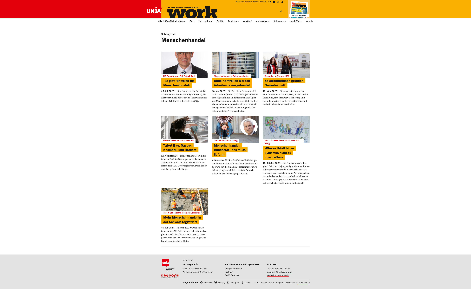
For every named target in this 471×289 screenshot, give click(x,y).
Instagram (235, 282)
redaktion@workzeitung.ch (279, 271)
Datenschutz (304, 282)
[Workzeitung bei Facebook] (269, 1)
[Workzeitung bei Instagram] (278, 1)
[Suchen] (281, 11)
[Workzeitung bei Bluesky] (274, 1)
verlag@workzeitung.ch (278, 275)
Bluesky (221, 282)
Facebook (207, 282)
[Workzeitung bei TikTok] (282, 1)
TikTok (247, 282)
